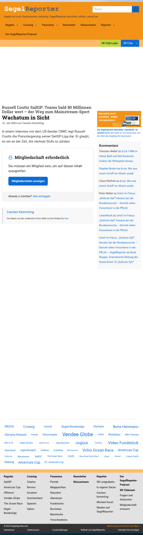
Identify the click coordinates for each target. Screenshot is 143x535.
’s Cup (16, 487)
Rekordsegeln (50, 434)
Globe (16, 498)
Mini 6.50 (9, 443)
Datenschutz (33, 530)
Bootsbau (114, 434)
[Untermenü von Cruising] (36, 25)
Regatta (8, 476)
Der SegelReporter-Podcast (128, 480)
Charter (31, 481)
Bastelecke (56, 514)
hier (66, 218)
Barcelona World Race (89, 456)
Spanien (31, 503)
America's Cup (29, 462)
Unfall (101, 434)
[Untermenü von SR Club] (137, 43)
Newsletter (79, 476)
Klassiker (55, 492)
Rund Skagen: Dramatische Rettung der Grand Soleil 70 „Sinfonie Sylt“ (118, 257)
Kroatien (32, 492)
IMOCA (9, 426)
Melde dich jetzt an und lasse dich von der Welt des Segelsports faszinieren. (118, 133)
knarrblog (58, 450)
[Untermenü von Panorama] (57, 25)
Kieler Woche (26, 443)
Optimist (8, 456)
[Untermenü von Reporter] (114, 25)
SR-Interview (72, 450)
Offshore (9, 492)
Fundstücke (57, 503)
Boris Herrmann (125, 426)
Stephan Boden (107, 168)
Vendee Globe (77, 434)
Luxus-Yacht (132, 456)
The (6, 503)
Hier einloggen (41, 196)
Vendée (8, 498)
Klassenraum (81, 481)
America (8, 487)
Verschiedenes (58, 519)
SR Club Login (109, 43)
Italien (30, 509)
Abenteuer (10, 450)
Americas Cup (128, 450)
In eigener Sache (106, 487)
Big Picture (44, 443)
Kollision (45, 450)
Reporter (102, 476)
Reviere (31, 487)
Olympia (98, 426)
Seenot (118, 456)
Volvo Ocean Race (98, 450)
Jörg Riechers (62, 443)
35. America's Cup (54, 462)
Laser (106, 456)
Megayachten (58, 487)
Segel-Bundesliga (72, 426)
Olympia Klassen (16, 434)
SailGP (38, 456)
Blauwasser (23, 456)
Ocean (12, 503)
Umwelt (48, 426)
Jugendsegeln (28, 450)
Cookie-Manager (60, 530)
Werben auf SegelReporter (93, 530)
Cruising (29, 426)
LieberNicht (105, 215)
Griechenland (34, 498)
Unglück (82, 443)
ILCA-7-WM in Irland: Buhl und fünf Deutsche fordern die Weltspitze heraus (118, 156)
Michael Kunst (105, 502)
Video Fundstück (123, 442)
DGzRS (71, 456)
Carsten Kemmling (20, 212)
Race (19, 503)
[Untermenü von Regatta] (17, 25)
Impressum (9, 530)
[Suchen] (135, 9)
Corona (98, 443)
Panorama (56, 476)
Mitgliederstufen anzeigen (28, 181)
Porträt (34, 434)
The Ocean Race (54, 456)
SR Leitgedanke (106, 481)
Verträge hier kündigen (128, 530)
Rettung (9, 462)
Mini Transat (131, 434)
